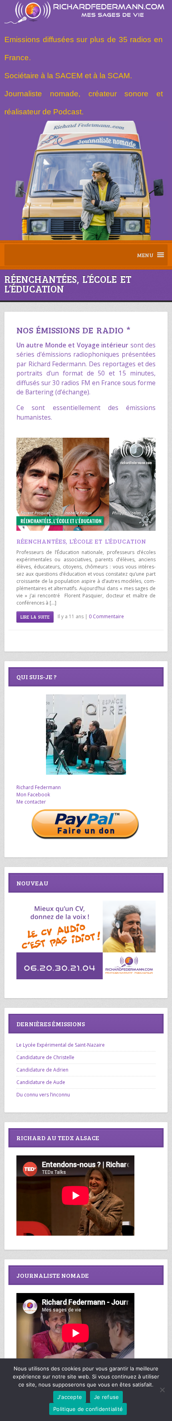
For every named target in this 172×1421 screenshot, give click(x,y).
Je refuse (106, 1397)
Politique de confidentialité (88, 1409)
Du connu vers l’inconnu (43, 1094)
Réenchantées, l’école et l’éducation (81, 541)
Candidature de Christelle (45, 1057)
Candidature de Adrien (42, 1069)
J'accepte (69, 1397)
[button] (145, 255)
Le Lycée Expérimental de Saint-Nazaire (60, 1044)
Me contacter (31, 801)
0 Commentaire (106, 616)
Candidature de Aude (40, 1082)
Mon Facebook (33, 794)
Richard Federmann (38, 787)
